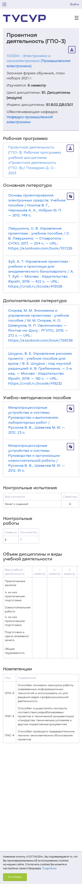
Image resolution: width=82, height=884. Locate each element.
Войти (74, 4)
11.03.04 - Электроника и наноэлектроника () (38, 60)
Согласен (15, 876)
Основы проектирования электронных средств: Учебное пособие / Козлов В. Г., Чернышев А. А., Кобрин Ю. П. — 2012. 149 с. (36, 205)
